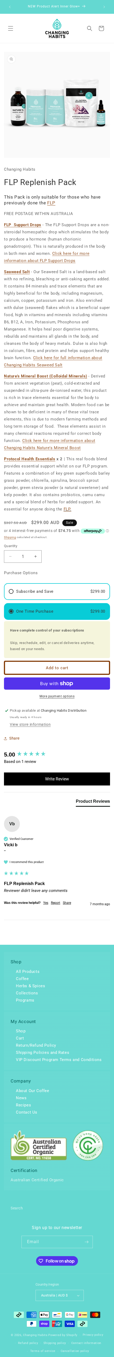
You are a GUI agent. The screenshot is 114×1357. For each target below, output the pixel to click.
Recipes (23, 1105)
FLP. (67, 509)
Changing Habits (35, 1335)
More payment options (57, 696)
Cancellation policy (75, 1351)
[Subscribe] (87, 1242)
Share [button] (14, 738)
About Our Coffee (32, 1090)
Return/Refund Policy (36, 1045)
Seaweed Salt (17, 271)
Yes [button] (45, 903)
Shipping (10, 537)
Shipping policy (54, 1343)
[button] (10, 28)
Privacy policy (93, 1335)
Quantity (10, 546)
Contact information (86, 1343)
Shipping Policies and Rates (42, 1052)
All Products (28, 971)
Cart (20, 1038)
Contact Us (26, 1112)
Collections (27, 993)
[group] (57, 755)
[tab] (93, 802)
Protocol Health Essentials (29, 459)
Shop (20, 1031)
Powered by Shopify (62, 1335)
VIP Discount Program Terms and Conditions (59, 1059)
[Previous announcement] (10, 7)
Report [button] (55, 903)
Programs (25, 1000)
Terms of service (42, 1351)
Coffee (22, 978)
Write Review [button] (57, 778)
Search (17, 1208)
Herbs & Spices (30, 986)
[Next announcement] (104, 7)
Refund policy (28, 1343)
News (21, 1098)
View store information (30, 724)
